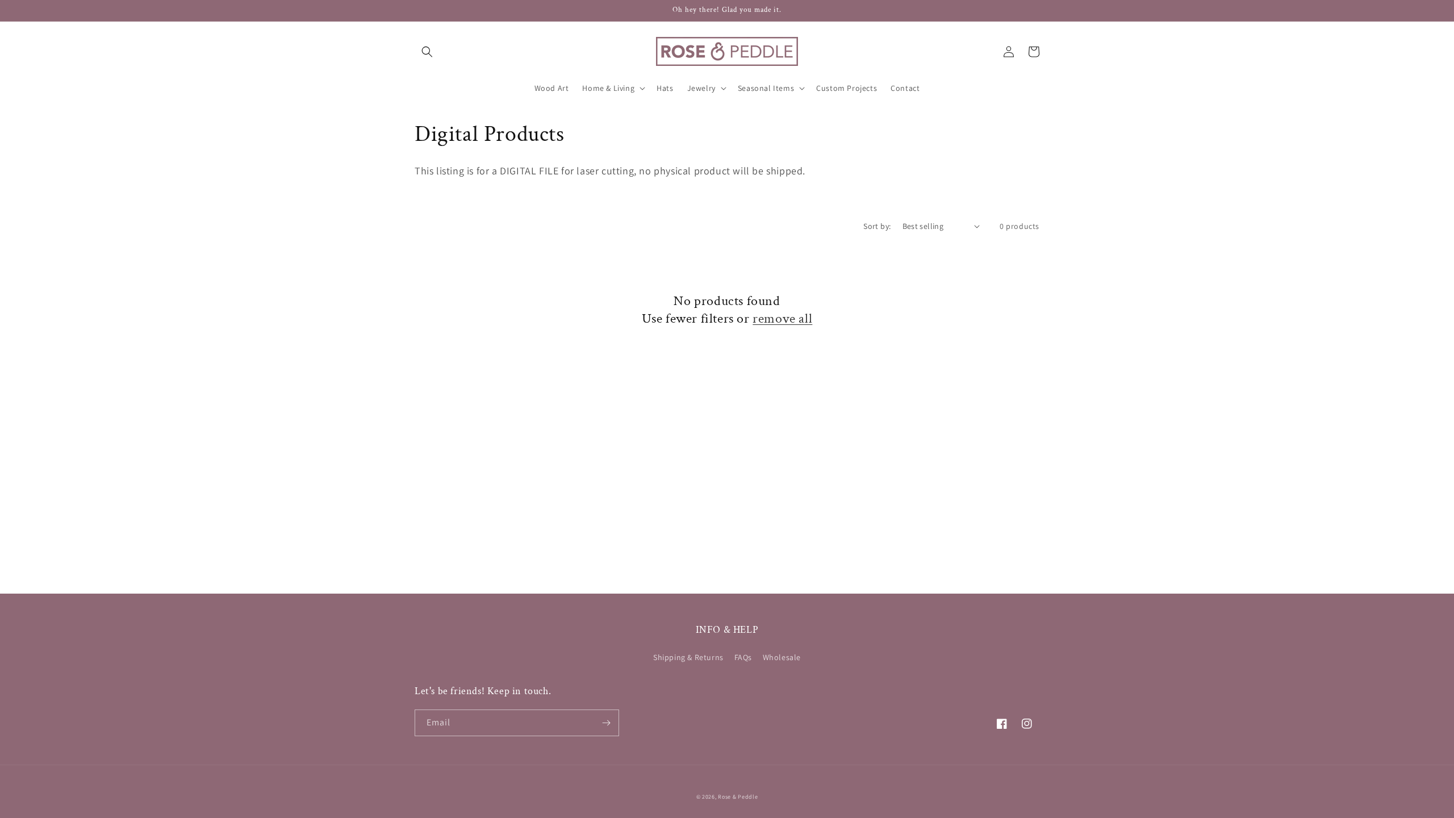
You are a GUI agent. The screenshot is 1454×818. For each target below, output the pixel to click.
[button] (427, 51)
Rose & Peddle (738, 796)
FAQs (743, 657)
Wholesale (782, 657)
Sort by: (877, 226)
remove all (782, 318)
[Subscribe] (606, 723)
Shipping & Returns (688, 657)
